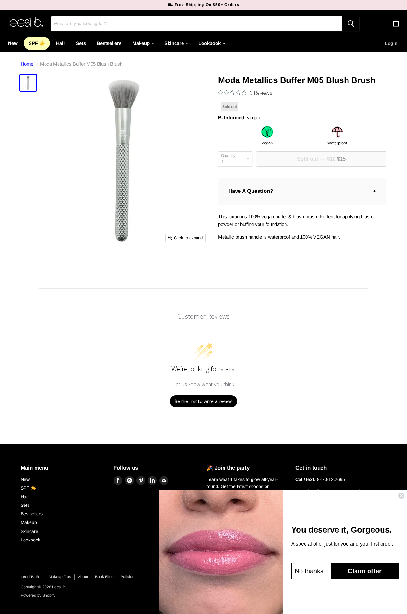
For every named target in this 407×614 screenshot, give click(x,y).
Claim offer (365, 571)
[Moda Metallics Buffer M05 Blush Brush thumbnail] (28, 83)
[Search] (350, 23)
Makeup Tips (60, 577)
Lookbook (210, 43)
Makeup (141, 43)
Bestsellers (109, 43)
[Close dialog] (401, 495)
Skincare (174, 43)
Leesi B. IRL (31, 577)
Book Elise (104, 577)
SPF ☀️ (37, 43)
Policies (127, 577)
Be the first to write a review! (203, 401)
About (83, 577)
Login (391, 43)
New (13, 43)
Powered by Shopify (38, 595)
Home (27, 63)
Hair (60, 43)
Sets (81, 43)
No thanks (309, 571)
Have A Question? (250, 191)
